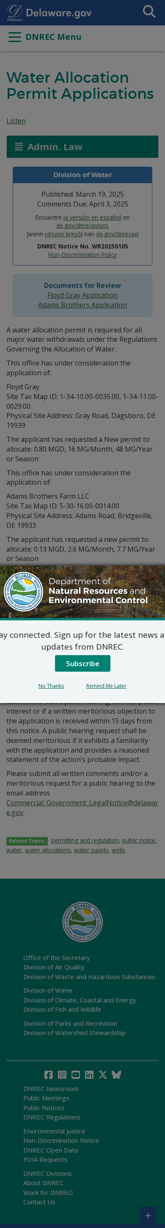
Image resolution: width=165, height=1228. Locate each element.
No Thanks (51, 685)
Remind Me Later (106, 685)
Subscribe (82, 663)
